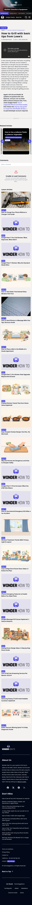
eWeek (16, 888)
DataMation (24, 888)
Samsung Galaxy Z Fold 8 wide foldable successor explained (14, 700)
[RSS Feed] (24, 788)
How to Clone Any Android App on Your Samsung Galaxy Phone (13, 807)
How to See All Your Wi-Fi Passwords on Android (15, 798)
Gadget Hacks (13, 13)
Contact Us (5, 855)
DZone (22, 892)
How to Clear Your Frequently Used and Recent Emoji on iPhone (15, 829)
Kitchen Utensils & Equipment (16, 9)
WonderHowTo (4, 13)
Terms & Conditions (7, 849)
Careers (8, 861)
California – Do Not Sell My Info (11, 858)
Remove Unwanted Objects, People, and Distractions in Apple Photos (13, 802)
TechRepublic (8, 888)
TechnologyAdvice (19, 884)
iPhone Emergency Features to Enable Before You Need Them (14, 595)
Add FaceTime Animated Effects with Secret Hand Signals (14, 819)
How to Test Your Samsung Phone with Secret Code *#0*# (15, 824)
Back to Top (6, 871)
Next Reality (21, 13)
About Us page (21, 782)
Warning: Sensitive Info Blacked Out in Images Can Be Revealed (15, 838)
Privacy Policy (6, 852)
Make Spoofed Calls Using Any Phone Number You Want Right (15, 833)
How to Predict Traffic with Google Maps (13, 815)
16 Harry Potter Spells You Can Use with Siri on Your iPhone (15, 811)
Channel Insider (12, 892)
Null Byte (28, 13)
